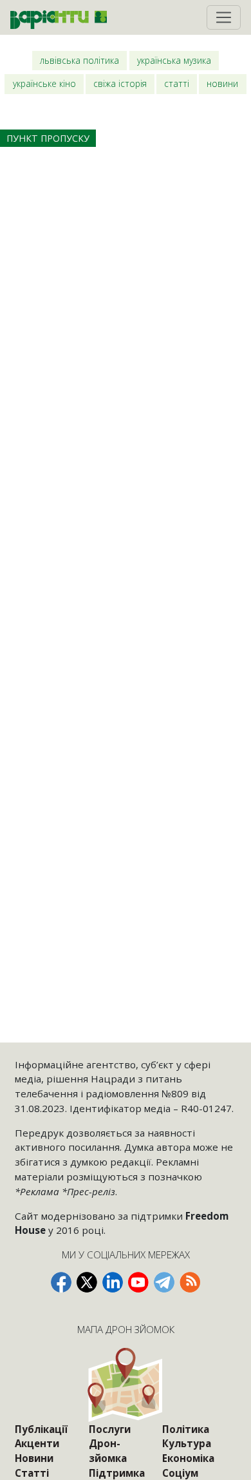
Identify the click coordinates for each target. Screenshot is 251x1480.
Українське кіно (44, 83)
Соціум (180, 1472)
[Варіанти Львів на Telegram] (164, 1282)
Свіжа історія (120, 83)
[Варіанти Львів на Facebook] (61, 1282)
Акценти (37, 1443)
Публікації (41, 1429)
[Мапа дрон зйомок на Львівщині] (126, 1384)
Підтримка (117, 1472)
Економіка (188, 1458)
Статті (176, 83)
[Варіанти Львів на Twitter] (87, 1282)
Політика (185, 1429)
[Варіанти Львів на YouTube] (138, 1282)
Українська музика (174, 60)
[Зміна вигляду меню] (224, 17)
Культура (186, 1443)
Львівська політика (79, 60)
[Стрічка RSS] (190, 1282)
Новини (222, 83)
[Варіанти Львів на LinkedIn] (112, 1282)
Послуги (110, 1429)
